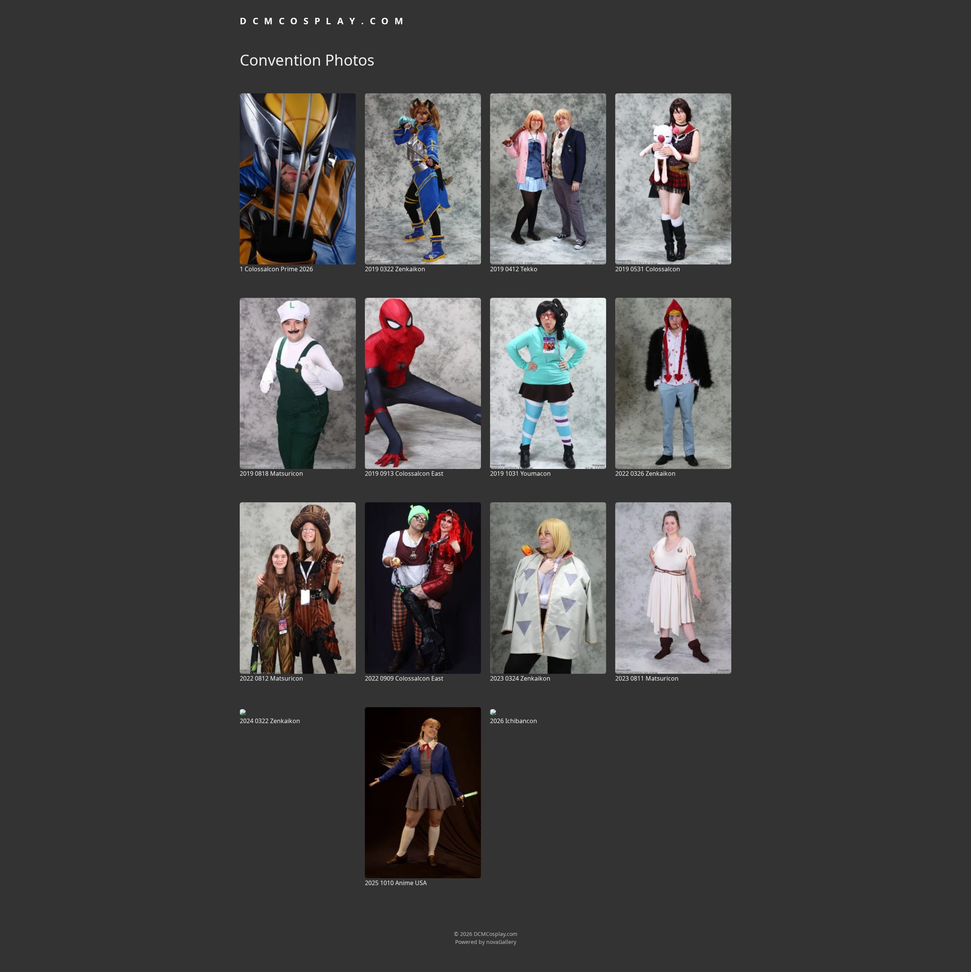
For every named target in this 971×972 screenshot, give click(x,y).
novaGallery (501, 941)
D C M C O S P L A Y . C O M (322, 20)
